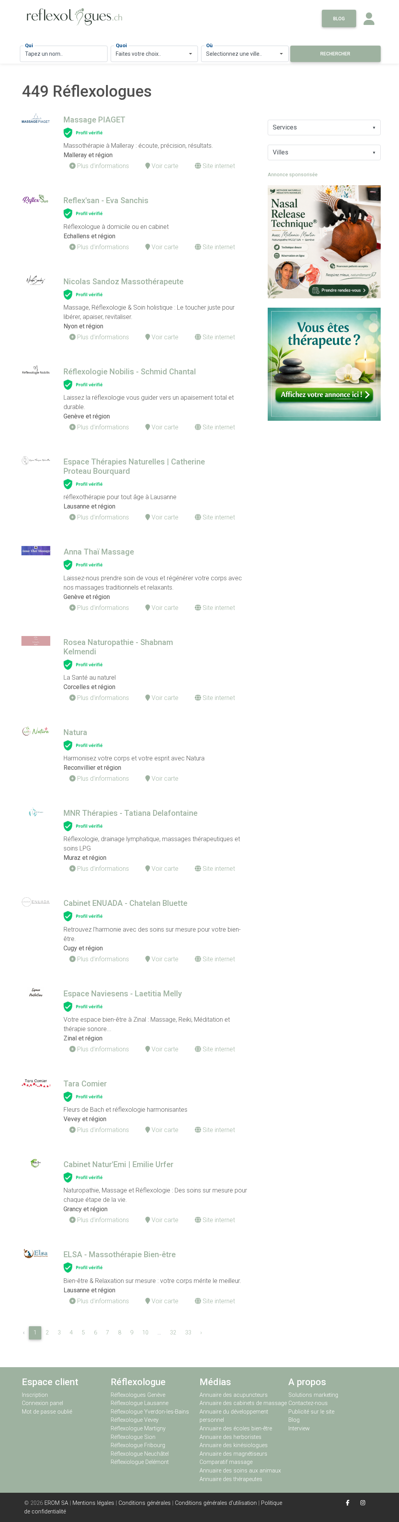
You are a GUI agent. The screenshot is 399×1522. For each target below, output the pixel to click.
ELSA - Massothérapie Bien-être (120, 1254)
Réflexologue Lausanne (139, 1403)
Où (209, 45)
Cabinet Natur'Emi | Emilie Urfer (118, 1164)
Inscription (35, 1395)
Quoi (121, 45)
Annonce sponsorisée (293, 174)
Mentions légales (93, 1503)
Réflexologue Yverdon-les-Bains (150, 1412)
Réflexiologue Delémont (140, 1462)
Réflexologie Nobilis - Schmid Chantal (130, 371)
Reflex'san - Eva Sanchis (106, 200)
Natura (75, 732)
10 (145, 1332)
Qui (29, 45)
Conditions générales (144, 1503)
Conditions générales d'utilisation (216, 1503)
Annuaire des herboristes (230, 1437)
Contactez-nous (308, 1403)
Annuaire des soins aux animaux (240, 1470)
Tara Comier (85, 1083)
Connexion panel (43, 1403)
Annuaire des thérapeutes (231, 1479)
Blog (339, 18)
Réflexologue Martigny (138, 1428)
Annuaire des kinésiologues (234, 1445)
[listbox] (324, 127)
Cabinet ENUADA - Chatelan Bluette (125, 903)
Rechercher (335, 54)
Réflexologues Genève (138, 1395)
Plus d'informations (102, 166)
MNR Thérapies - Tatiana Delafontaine (131, 813)
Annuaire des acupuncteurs (234, 1395)
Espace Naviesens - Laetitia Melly (123, 993)
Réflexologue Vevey (135, 1420)
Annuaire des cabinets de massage (243, 1403)
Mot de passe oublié (47, 1412)
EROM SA (56, 1503)
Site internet (218, 166)
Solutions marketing (313, 1395)
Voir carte (164, 166)
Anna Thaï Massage (99, 551)
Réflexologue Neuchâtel (140, 1454)
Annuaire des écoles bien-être (236, 1428)
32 (173, 1332)
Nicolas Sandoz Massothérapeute (124, 281)
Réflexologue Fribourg (138, 1445)
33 (188, 1332)
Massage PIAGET (94, 119)
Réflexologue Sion (133, 1437)
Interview (299, 1428)
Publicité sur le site (311, 1412)
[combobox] (154, 54)
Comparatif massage (226, 1462)
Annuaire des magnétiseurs (233, 1454)
